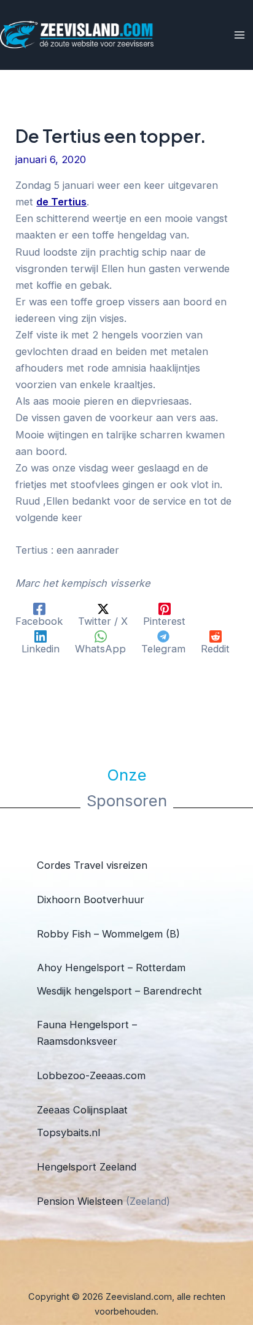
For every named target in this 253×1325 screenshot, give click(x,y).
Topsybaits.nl (68, 1132)
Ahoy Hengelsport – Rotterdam (111, 967)
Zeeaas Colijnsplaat (82, 1110)
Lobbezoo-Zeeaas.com (91, 1075)
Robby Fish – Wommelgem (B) (108, 934)
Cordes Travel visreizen (92, 865)
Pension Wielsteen (80, 1201)
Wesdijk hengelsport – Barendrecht (119, 991)
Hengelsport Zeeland (86, 1167)
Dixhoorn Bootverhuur (90, 899)
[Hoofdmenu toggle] (239, 35)
